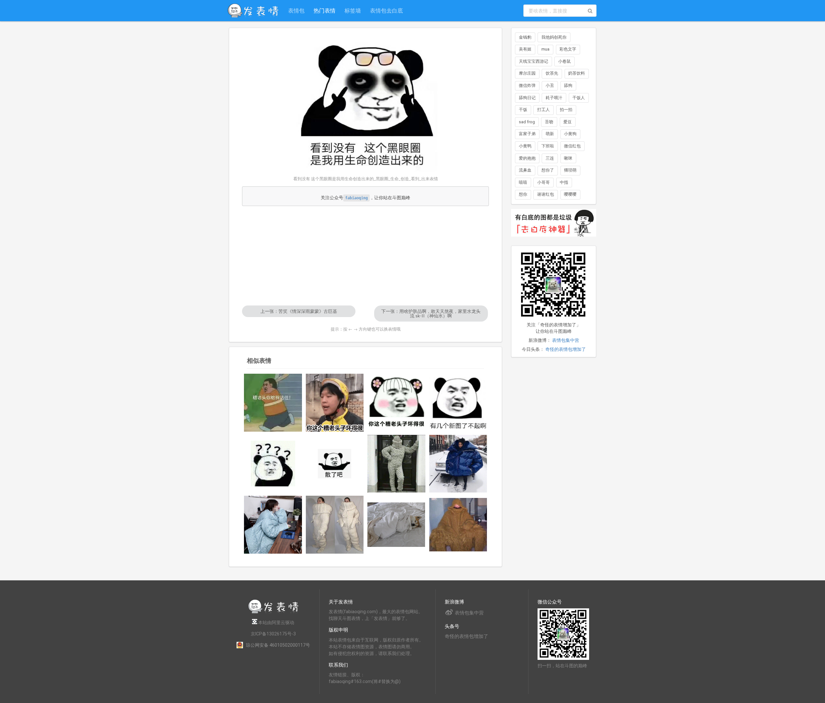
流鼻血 (525, 170)
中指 (564, 182)
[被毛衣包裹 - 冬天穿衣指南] (458, 524)
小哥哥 (543, 182)
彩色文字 (567, 49)
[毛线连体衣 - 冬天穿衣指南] (335, 525)
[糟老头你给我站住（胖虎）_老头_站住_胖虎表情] (273, 403)
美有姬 (525, 49)
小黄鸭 (525, 146)
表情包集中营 (565, 340)
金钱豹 (525, 37)
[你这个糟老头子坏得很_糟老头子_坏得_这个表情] (396, 403)
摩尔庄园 (527, 73)
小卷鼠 (564, 61)
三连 (550, 158)
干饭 (523, 109)
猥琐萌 (570, 170)
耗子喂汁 (554, 97)
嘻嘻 (523, 182)
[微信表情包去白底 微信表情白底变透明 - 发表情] (553, 239)
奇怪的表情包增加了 (565, 349)
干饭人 (578, 97)
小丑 (550, 85)
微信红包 (572, 146)
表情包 (296, 10)
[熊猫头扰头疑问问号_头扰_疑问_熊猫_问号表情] (273, 463)
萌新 (550, 133)
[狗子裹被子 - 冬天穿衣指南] (396, 524)
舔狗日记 (527, 97)
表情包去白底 (386, 10)
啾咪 (568, 158)
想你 (523, 194)
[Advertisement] (365, 256)
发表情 (335, 611)
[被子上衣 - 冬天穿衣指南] (273, 525)
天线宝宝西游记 (533, 61)
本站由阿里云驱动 (275, 622)
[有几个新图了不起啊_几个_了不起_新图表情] (458, 402)
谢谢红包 (545, 194)
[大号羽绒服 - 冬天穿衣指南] (458, 464)
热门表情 (324, 10)
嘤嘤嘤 (570, 194)
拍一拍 (566, 109)
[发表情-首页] (253, 10)
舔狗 (568, 85)
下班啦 (547, 146)
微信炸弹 (527, 85)
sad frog (527, 121)
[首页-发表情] (273, 612)
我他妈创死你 (554, 37)
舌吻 (549, 121)
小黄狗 (570, 133)
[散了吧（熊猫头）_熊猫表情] (335, 463)
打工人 (543, 109)
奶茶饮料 (576, 73)
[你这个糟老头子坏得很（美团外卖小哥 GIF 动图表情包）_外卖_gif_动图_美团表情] (335, 403)
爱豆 (567, 121)
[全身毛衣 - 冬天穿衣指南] (396, 464)
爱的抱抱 (527, 158)
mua (545, 49)
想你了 (547, 170)
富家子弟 (527, 133)
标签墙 (353, 10)
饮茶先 (552, 73)
